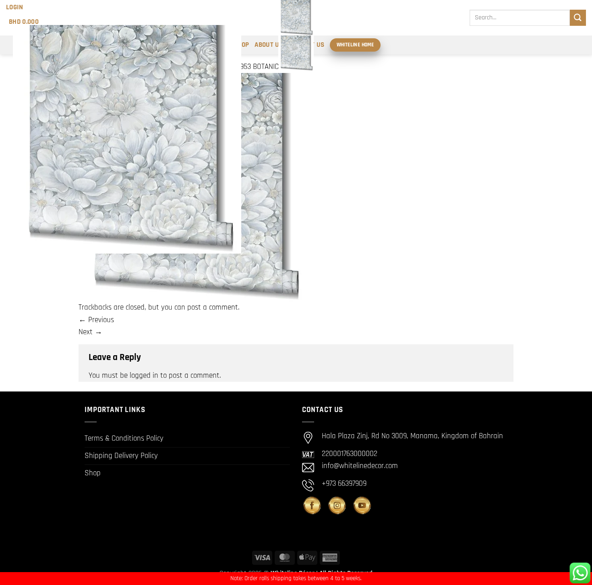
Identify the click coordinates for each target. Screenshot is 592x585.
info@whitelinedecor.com (360, 466)
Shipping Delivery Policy (121, 456)
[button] (14, 7)
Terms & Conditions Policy (124, 438)
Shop (93, 473)
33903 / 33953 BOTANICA (245, 67)
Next (90, 332)
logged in (144, 376)
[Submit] (578, 17)
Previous (96, 320)
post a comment (212, 307)
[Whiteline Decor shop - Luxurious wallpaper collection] (296, 35)
